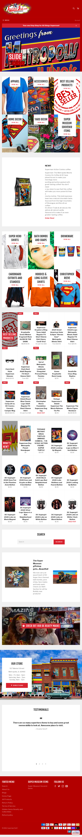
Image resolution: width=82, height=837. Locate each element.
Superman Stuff (12, 828)
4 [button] (45, 764)
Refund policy (7, 815)
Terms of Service (8, 806)
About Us (5, 789)
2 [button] (39, 764)
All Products (7, 799)
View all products (35, 63)
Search (59, 542)
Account (77, 20)
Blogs (4, 793)
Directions (18, 685)
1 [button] (36, 764)
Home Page (6, 796)
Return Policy (7, 803)
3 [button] (42, 764)
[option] (41, 50)
